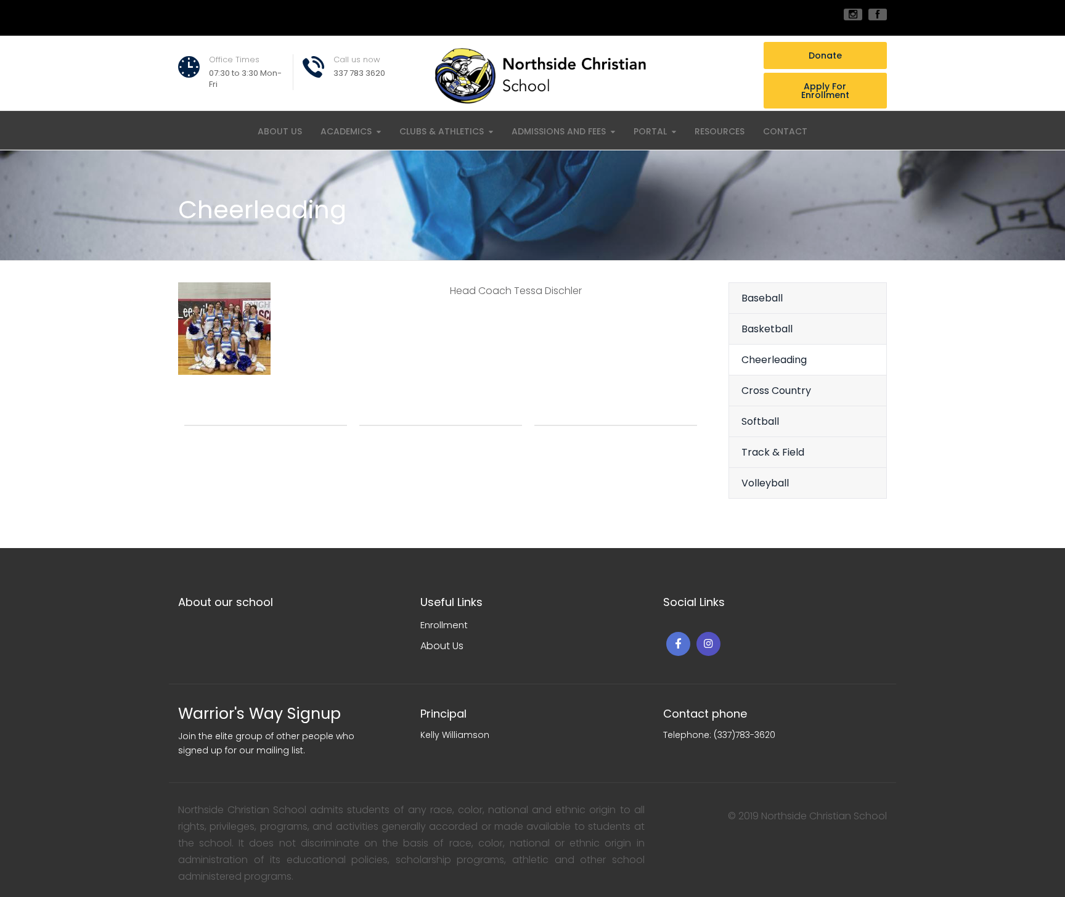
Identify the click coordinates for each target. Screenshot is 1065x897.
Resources (720, 131)
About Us (280, 131)
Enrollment (444, 624)
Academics (346, 131)
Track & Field (772, 452)
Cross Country (776, 390)
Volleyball (765, 483)
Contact (785, 131)
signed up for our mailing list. (241, 750)
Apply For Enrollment (825, 90)
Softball (760, 421)
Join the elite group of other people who (266, 736)
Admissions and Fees (559, 131)
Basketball (767, 329)
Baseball (762, 298)
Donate (825, 55)
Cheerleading (774, 360)
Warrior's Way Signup (259, 713)
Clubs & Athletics (441, 131)
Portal (650, 131)
